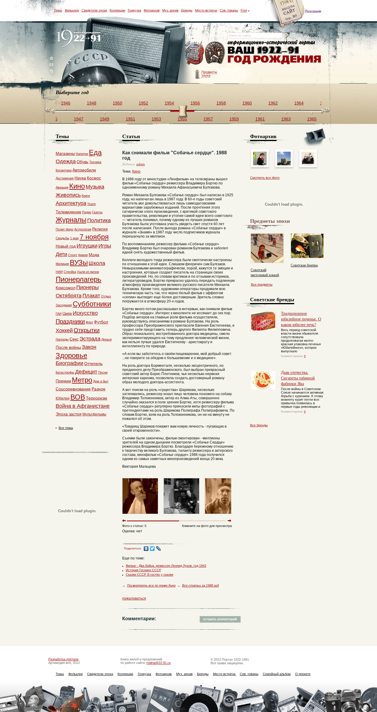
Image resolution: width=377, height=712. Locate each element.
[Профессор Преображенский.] (140, 515)
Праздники (70, 321)
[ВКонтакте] (146, 548)
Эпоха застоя (69, 414)
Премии (63, 381)
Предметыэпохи (209, 73)
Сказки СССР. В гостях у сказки (149, 574)
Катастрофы (65, 372)
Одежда (66, 161)
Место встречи (206, 10)
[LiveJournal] (159, 548)
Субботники (92, 304)
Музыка (95, 187)
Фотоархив (152, 10)
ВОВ (77, 397)
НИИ (59, 272)
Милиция (62, 264)
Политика (99, 220)
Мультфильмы (94, 414)
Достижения (65, 178)
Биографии (69, 363)
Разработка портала (63, 659)
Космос (94, 178)
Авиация (62, 187)
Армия (83, 255)
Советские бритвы (304, 265)
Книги (86, 195)
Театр (91, 204)
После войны (68, 347)
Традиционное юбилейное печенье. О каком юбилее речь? (301, 318)
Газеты (97, 212)
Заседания (64, 305)
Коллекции (117, 10)
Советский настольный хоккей (265, 272)
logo (80, 39)
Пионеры (87, 287)
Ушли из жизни (88, 272)
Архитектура (71, 203)
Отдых (106, 296)
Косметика (64, 170)
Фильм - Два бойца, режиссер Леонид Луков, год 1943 (166, 565)
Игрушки (87, 246)
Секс (74, 339)
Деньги (106, 339)
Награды (62, 339)
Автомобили (84, 170)
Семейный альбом (277, 674)
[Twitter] (152, 548)
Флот (89, 322)
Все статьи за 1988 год (200, 585)
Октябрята (69, 296)
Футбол (101, 322)
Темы (58, 10)
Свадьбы (62, 238)
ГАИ (59, 313)
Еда (95, 152)
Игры (104, 246)
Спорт (72, 255)
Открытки (87, 330)
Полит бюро (64, 229)
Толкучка (134, 10)
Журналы (71, 220)
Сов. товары (229, 10)
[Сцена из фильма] (181, 515)
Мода (94, 254)
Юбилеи (63, 398)
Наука (80, 178)
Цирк (67, 313)
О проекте (302, 674)
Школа (97, 263)
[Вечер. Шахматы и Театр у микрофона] (308, 164)
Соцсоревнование (73, 389)
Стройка (70, 272)
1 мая (74, 238)
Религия (100, 229)
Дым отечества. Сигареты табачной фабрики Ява (298, 377)
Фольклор (72, 10)
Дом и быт (100, 381)
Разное (98, 389)
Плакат (91, 296)
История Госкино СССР (143, 570)
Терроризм (96, 398)
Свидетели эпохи (94, 10)
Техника (95, 162)
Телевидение (68, 211)
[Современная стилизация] (260, 164)
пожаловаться (134, 598)
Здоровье (71, 355)
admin (140, 164)
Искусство (85, 313)
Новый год (66, 246)
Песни (103, 372)
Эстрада (90, 339)
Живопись (68, 195)
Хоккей (64, 330)
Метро (82, 380)
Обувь (82, 161)
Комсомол (65, 287)
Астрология (82, 229)
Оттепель (93, 363)
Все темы (66, 428)
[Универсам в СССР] (284, 164)
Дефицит (86, 372)
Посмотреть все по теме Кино (151, 585)
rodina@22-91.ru (158, 662)
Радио (86, 212)
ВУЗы (79, 262)
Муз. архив (170, 10)
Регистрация (313, 11)
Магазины (65, 153)
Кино (136, 171)
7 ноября (94, 237)
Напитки (82, 154)
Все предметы (261, 284)
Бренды (186, 10)
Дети (61, 254)
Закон (89, 347)
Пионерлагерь (78, 279)
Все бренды (259, 425)
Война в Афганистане (83, 406)
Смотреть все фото (265, 177)
